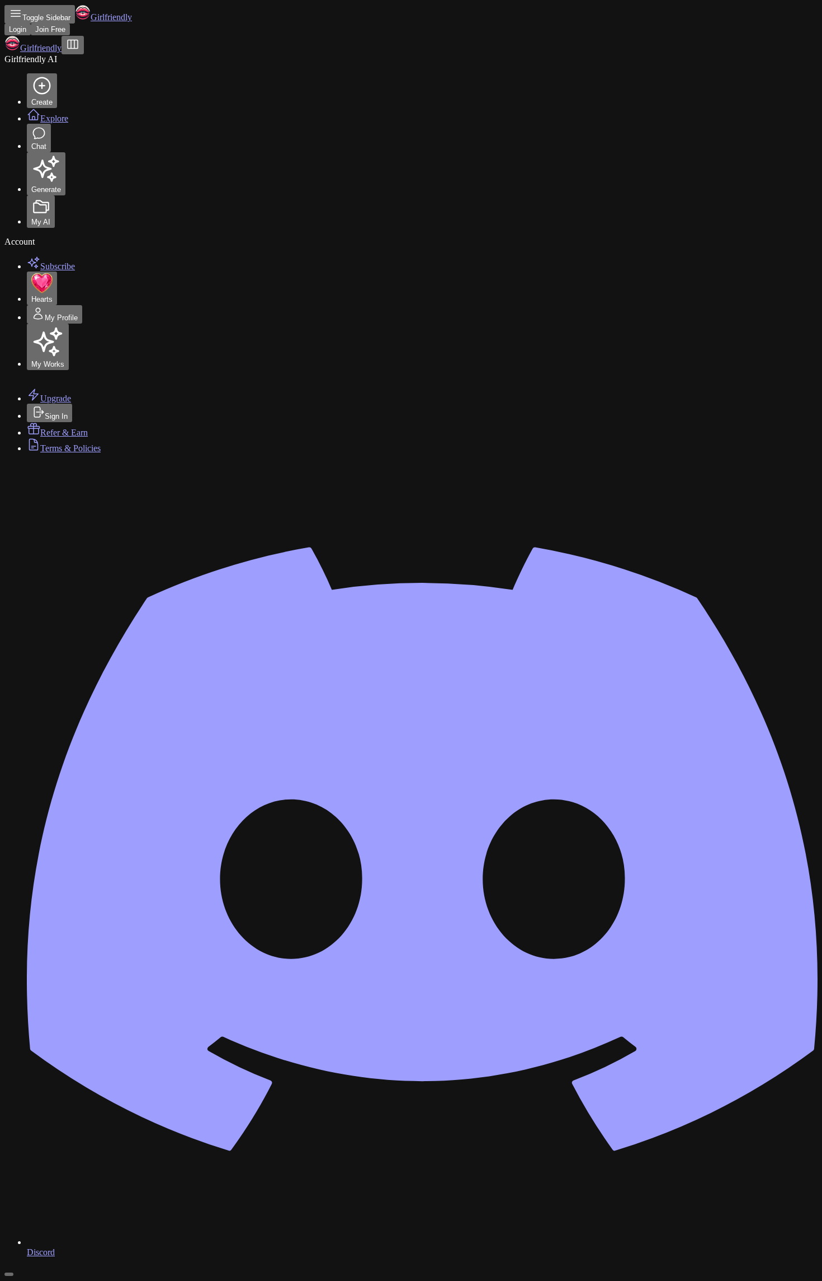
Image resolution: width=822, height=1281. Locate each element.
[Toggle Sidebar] (73, 45)
